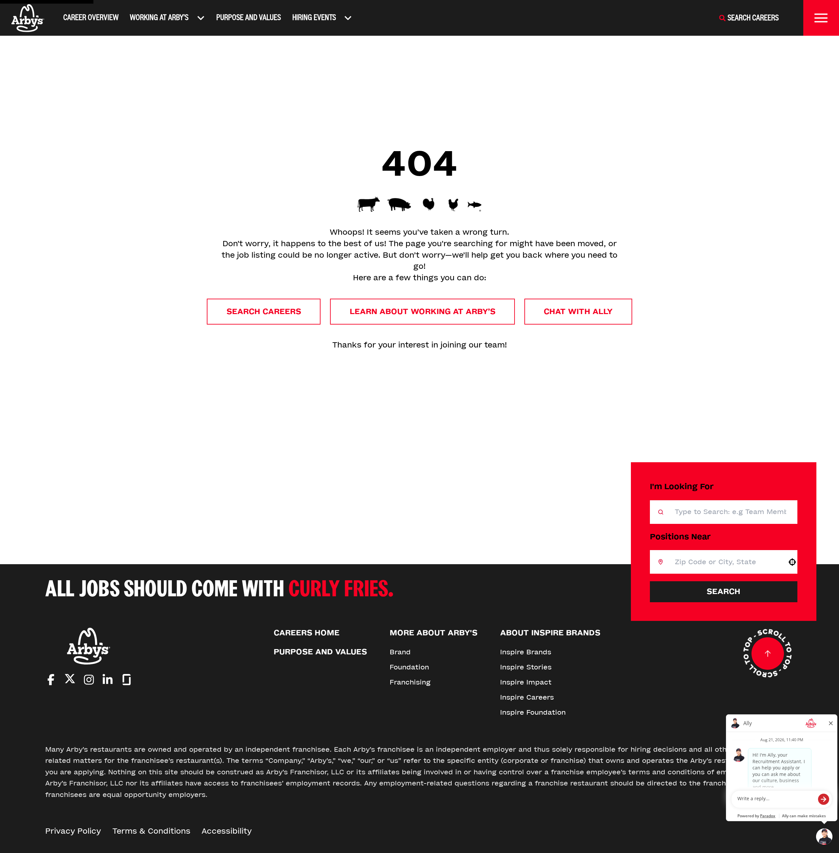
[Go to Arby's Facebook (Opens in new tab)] (51, 679)
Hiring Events (314, 17)
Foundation (409, 667)
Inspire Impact (526, 682)
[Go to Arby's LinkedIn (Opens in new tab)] (107, 679)
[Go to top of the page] (767, 653)
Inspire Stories (526, 667)
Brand (400, 652)
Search (723, 591)
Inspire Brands (525, 652)
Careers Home (307, 632)
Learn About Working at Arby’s (423, 311)
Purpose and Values (248, 17)
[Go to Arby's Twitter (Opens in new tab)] (70, 680)
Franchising (410, 682)
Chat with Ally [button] (578, 311)
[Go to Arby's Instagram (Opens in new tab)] (89, 679)
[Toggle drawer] (821, 18)
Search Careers (263, 311)
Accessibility (227, 831)
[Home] (28, 18)
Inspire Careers (527, 697)
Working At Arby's (159, 17)
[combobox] (725, 562)
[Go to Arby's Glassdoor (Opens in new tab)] (126, 679)
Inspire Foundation (533, 712)
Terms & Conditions (151, 831)
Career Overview (91, 17)
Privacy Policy (73, 831)
